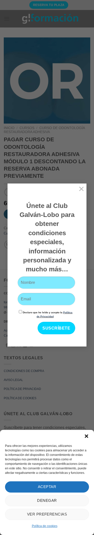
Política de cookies (44, 526)
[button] (86, 436)
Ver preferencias (47, 514)
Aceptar (47, 487)
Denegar (47, 500)
